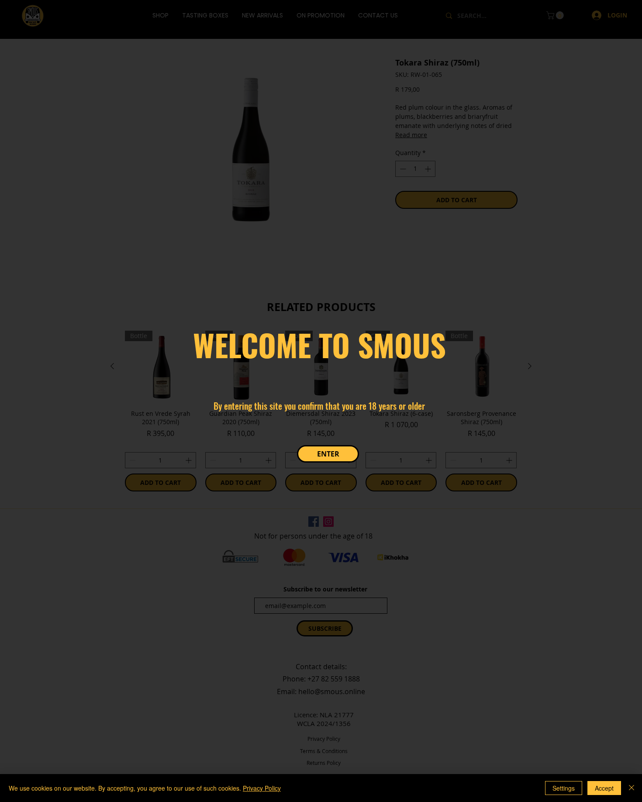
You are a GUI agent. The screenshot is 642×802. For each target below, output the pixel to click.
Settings (563, 788)
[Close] (631, 788)
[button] (328, 454)
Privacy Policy (262, 788)
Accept (604, 788)
